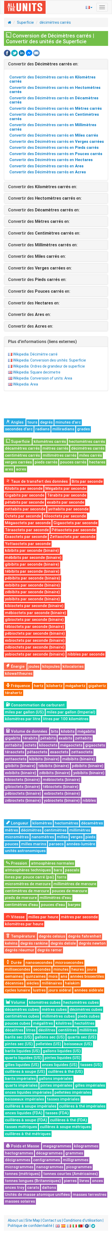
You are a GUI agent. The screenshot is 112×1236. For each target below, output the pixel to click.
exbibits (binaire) (20, 772)
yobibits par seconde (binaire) (32, 599)
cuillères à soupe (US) (25, 1071)
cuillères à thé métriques (28, 1133)
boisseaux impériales (24, 1099)
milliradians (63, 429)
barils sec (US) (18, 1037)
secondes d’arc (19, 429)
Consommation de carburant (37, 705)
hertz (38, 685)
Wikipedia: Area (25, 384)
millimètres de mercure (74, 884)
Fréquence (20, 685)
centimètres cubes (22, 1016)
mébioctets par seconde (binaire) (35, 612)
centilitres (67, 1030)
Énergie (17, 666)
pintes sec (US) (19, 1044)
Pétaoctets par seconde (74, 530)
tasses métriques (21, 1126)
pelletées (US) (48, 1044)
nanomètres (43, 837)
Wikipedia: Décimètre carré (35, 354)
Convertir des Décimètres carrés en (52, 79)
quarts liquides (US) (23, 1057)
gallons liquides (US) (62, 1051)
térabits (30, 738)
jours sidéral (59, 990)
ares (9, 469)
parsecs (56, 844)
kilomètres (42, 823)
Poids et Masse (24, 1146)
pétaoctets (37, 752)
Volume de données (28, 731)
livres (84, 1180)
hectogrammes (19, 1153)
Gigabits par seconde (24, 495)
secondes (42, 969)
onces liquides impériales (28, 1092)
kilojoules (51, 666)
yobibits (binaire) (88, 772)
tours (32, 422)
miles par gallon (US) (24, 712)
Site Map (32, 1220)
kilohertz (54, 685)
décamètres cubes (22, 1009)
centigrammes (46, 1160)
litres (30, 1030)
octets (30, 745)
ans (63, 976)
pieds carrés (46, 462)
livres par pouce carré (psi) (29, 877)
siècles (32, 983)
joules (33, 666)
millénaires (52, 983)
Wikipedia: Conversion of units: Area (42, 378)
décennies (14, 983)
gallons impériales (55, 1078)
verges (77, 837)
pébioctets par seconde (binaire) (35, 633)
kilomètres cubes (44, 1002)
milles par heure (43, 917)
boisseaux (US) (78, 1044)
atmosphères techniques (28, 870)
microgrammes (19, 1167)
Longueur (19, 823)
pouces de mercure (69, 891)
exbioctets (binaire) (62, 793)
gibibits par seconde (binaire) (32, 564)
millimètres (79, 830)
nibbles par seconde (85, 654)
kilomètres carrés (50, 441)
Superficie (25, 22)
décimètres (31, 830)
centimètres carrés (22, 455)
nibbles (89, 800)
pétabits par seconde (24, 502)
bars (58, 870)
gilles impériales (90, 1085)
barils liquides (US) (22, 1051)
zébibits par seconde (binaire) (32, 592)
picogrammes (79, 1167)
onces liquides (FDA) (23, 1113)
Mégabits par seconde (65, 488)
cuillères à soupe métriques (65, 1126)
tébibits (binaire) (53, 765)
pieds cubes (88, 1016)
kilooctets (48, 745)
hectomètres (66, 823)
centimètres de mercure (27, 891)
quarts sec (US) (81, 1037)
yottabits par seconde (68, 509)
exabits (65, 738)
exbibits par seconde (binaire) (32, 585)
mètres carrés (55, 448)
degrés (46, 422)
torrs (61, 877)
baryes (74, 904)
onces (97, 1180)
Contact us (51, 1220)
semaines (14, 976)
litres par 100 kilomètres (65, 719)
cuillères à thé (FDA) (68, 1120)
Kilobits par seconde (23, 488)
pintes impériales (56, 1085)
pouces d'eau (53, 904)
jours (91, 969)
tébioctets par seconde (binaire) (34, 626)
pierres (70, 1180)
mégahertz (75, 685)
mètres (11, 830)
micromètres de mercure (28, 884)
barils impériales (20, 1078)
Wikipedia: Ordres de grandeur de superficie (49, 366)
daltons (49, 1187)
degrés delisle (63, 943)
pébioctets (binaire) (23, 793)
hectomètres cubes (81, 1002)
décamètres (92, 823)
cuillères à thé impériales (82, 1106)
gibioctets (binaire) (22, 786)
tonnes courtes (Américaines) (70, 1173)
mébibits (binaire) (78, 759)
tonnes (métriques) (22, 1173)
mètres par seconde (79, 917)
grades (83, 429)
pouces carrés (73, 462)
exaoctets (59, 752)
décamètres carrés (22, 448)
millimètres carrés (59, 455)
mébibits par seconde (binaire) (33, 557)
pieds (90, 837)
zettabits (83, 738)
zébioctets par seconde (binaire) (35, 647)
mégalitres (43, 1023)
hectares (97, 462)
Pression (18, 863)
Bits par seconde (87, 481)
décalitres (14, 1030)
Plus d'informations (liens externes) (42, 341)
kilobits (67, 731)
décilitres (46, 1030)
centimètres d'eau (21, 904)
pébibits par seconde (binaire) (32, 578)
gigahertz (97, 685)
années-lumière (80, 844)
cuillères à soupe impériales (30, 1106)
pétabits (48, 738)
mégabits (86, 731)
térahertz (13, 692)
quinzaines (36, 976)
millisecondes (17, 969)
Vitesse (17, 917)
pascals (72, 870)
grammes (74, 1153)
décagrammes (49, 1153)
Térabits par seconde (66, 495)
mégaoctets (71, 745)
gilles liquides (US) (22, 1064)
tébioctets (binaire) (60, 786)
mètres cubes (54, 1009)
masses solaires (20, 1201)
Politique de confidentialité (30, 1225)
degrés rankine (34, 943)
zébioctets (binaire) (23, 800)
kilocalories (73, 666)
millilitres (88, 1030)
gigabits (12, 738)
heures (77, 969)
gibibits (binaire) (20, 765)
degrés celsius (52, 936)
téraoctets (14, 752)
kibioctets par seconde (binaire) (34, 605)
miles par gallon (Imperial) (71, 712)
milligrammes (75, 1160)
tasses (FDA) (57, 1113)
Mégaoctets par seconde (28, 523)
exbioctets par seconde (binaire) (35, 640)
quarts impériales (21, 1085)
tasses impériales (63, 1099)
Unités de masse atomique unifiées (37, 1194)
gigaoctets (95, 745)
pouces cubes (17, 1023)
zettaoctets (81, 752)
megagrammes (57, 1146)
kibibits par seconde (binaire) (32, 550)
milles (62, 837)
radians (42, 429)
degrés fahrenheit (84, 936)
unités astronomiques (25, 850)
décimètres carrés (55, 22)
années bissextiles (87, 976)
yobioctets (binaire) (62, 800)
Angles (16, 422)
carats (33, 1187)
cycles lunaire (17, 990)
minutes (61, 969)
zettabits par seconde (25, 509)
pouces (11, 844)
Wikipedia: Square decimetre (36, 372)
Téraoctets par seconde (27, 530)
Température (22, 936)
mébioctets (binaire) (61, 779)
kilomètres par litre (22, 719)
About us (15, 1220)
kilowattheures (18, 673)
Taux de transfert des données (39, 481)
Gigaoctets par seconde (75, 523)
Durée (16, 962)
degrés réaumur (19, 950)
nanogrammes (49, 1167)
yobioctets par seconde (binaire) (35, 654)
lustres (39, 990)
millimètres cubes (58, 1016)
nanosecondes (39, 962)
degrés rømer (49, 950)
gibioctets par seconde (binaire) (34, 619)
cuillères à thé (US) (65, 1071)
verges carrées (18, 462)
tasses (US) (91, 1064)
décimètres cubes (86, 1009)
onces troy (14, 1187)
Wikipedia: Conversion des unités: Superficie (49, 360)
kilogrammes (86, 1146)
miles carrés (90, 455)
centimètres (55, 830)
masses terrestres (89, 1194)
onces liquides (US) (59, 1064)
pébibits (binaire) (87, 765)
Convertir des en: (43, 64)
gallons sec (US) (50, 1037)
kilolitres (64, 1023)
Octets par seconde (23, 516)
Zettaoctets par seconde (72, 536)
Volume (17, 1002)
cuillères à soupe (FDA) (26, 1120)
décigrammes (17, 1160)
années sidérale (88, 990)
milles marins (33, 844)
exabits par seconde (65, 502)
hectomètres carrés (87, 441)
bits (54, 731)
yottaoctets (15, 759)
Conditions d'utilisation (83, 1220)
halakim (72, 983)
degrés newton (92, 943)
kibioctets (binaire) (22, 779)
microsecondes (69, 962)
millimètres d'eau (55, 897)
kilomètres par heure (24, 924)
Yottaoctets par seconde (28, 543)
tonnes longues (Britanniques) (33, 1180)
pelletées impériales (72, 1092)
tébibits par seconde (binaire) (32, 571)
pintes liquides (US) (62, 1057)
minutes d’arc (68, 422)
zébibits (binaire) (54, 772)
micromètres (17, 837)
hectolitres (84, 1023)
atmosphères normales (52, 863)
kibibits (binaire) (44, 759)
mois (53, 976)
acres (21, 469)
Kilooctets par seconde (65, 516)
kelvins (11, 943)
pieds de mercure (21, 897)
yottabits (13, 745)
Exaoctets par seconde (26, 536)
